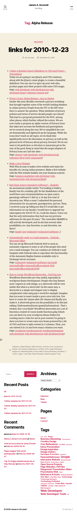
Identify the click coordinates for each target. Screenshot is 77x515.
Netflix (62, 462)
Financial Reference (50, 457)
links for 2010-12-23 (38, 49)
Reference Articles (50, 474)
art (46, 92)
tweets (69, 483)
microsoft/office (17, 265)
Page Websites (48, 467)
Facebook (63, 454)
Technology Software (50, 481)
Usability (51, 486)
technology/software (48, 231)
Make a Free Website (19, 163)
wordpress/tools (34, 330)
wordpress (20, 330)
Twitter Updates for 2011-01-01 (17, 413)
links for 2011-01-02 (12, 396)
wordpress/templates (53, 330)
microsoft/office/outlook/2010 (23, 268)
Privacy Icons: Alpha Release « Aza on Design (31, 98)
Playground (46, 469)
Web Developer (38, 354)
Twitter (44, 402)
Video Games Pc (60, 486)
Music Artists (45, 462)
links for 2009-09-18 (16, 446)
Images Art (16, 351)
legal (27, 158)
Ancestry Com (48, 347)
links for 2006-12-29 (21, 434)
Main (43, 399)
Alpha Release (25, 347)
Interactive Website (50, 459)
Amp (42, 436)
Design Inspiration (49, 449)
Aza (19, 349)
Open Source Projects (51, 464)
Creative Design (48, 441)
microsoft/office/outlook (37, 265)
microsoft (52, 262)
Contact (44, 421)
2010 (52, 265)
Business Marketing (29, 349)
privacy (19, 154)
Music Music (55, 462)
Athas (45, 436)
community (36, 158)
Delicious (38, 42)
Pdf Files (60, 467)
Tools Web (27, 354)
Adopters (15, 347)
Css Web (40, 349)
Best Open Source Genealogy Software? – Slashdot (34, 185)
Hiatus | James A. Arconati (15, 439)
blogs (22, 158)
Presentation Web (49, 472)
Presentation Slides (62, 469)
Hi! (5, 392)
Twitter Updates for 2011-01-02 (18, 401)
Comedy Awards (66, 439)
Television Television (47, 483)
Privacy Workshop (50, 351)
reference (32, 92)
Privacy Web (38, 351)
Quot (61, 472)
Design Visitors (48, 452)
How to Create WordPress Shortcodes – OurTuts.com (35, 274)
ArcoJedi (30, 58)
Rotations (61, 351)
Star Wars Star (55, 477)
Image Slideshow (55, 349)
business (19, 176)
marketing (29, 176)
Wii (68, 494)
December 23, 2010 (47, 58)
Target (20, 354)
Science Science (66, 475)
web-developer (22, 89)
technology (32, 231)
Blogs (50, 437)
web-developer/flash (35, 179)
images (40, 92)
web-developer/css (40, 89)
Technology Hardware (49, 479)
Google (65, 456)
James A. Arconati (38, 5)
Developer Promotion (50, 454)
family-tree (20, 231)
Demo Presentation (50, 447)
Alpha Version (36, 347)
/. (59, 231)
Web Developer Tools (53, 354)
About (32, 439)
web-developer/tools (49, 154)
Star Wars (45, 477)
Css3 (46, 349)
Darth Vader (69, 444)
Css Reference (49, 444)
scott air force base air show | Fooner (20, 443)
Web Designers (46, 488)
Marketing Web (27, 351)
